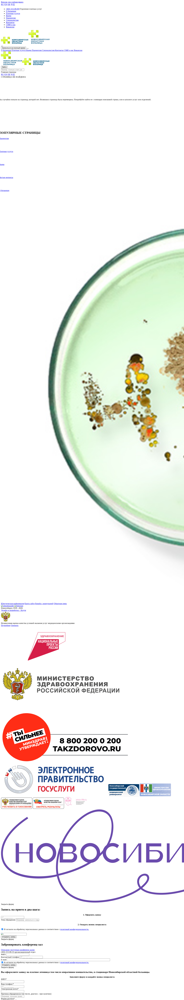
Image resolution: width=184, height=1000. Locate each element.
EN (5, 4)
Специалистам (48, 50)
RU (2, 4)
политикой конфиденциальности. (74, 929)
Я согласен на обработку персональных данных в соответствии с (46, 929)
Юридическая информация (12, 603)
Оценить (14, 625)
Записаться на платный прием (13, 48)
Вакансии (78, 50)
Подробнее (5, 625)
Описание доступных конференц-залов (18, 950)
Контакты (59, 50)
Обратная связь (60, 603)
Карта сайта (30, 603)
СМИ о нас (69, 50)
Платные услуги (19, 50)
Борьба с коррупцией (44, 603)
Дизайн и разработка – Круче (13, 610)
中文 (13, 4)
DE (9, 4)
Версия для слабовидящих (12, 2)
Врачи (29, 50)
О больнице (6, 50)
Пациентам (37, 50)
